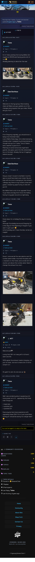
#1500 (18, 333)
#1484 (18, 114)
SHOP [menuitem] (5, 2)
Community (19, 508)
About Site (18, 513)
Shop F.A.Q (18, 517)
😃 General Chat (15, 481)
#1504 (17, 376)
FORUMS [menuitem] (14, 2)
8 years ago (11, 22)
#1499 (18, 236)
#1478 (17, 86)
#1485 (18, 158)
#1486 (18, 199)
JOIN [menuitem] (32, 2)
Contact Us (19, 522)
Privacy (18, 526)
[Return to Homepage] (17, 535)
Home (19, 503)
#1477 (17, 37)
